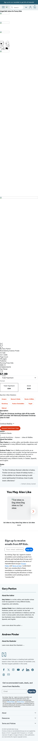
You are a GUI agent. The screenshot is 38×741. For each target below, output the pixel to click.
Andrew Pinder (14, 351)
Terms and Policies (8, 723)
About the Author (6, 439)
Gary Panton (6, 348)
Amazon (4, 399)
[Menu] (3, 7)
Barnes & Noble (15, 399)
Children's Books (6, 433)
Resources (6, 718)
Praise (2, 464)
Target (30, 403)
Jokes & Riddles (27, 437)
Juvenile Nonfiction (6, 437)
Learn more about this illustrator (12, 645)
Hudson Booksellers (18, 403)
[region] (19, 511)
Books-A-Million (29, 399)
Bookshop (5, 403)
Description (4, 411)
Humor (17, 437)
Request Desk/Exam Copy (10, 428)
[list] (19, 270)
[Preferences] (26, 7)
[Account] (30, 7)
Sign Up (29, 549)
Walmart (4, 408)
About (4, 713)
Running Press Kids (6, 363)
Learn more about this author (11, 625)
